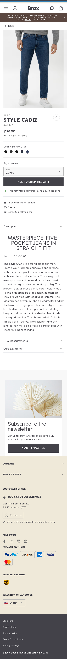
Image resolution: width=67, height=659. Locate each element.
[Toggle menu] (6, 8)
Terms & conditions (13, 639)
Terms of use (9, 627)
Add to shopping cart (33, 181)
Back (11, 26)
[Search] (52, 8)
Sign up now (30, 448)
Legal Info (8, 621)
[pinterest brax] (25, 541)
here (28, 19)
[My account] (15, 8)
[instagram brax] (11, 541)
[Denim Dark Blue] (16, 151)
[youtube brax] (18, 541)
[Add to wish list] (56, 117)
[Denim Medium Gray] (11, 151)
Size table (13, 163)
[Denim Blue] (22, 151)
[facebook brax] (4, 541)
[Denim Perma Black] (5, 151)
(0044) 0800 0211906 (24, 497)
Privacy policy (10, 633)
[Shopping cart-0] (61, 8)
